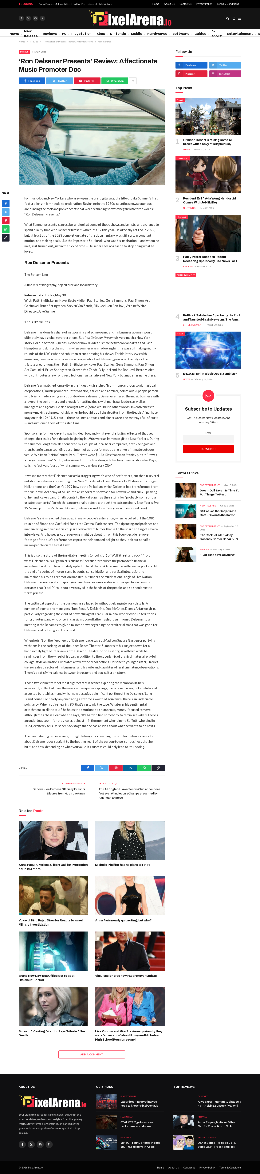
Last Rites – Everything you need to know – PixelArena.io (139, 1103)
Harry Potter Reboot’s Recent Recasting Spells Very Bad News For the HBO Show (212, 259)
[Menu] (239, 18)
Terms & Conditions (228, 3)
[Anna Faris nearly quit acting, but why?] (130, 895)
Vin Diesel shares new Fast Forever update (126, 975)
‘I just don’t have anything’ (217, 554)
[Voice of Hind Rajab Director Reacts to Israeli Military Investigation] (53, 895)
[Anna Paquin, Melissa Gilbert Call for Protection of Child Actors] (53, 840)
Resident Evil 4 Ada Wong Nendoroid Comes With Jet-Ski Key (209, 200)
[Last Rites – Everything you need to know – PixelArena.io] (106, 1101)
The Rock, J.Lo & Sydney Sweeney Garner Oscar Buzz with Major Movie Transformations (219, 537)
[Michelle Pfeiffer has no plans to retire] (130, 840)
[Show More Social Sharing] (133, 80)
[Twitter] (6, 212)
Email (208, 432)
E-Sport (216, 34)
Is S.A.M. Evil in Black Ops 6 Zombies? (210, 373)
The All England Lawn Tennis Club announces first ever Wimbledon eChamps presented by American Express (129, 793)
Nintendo (118, 34)
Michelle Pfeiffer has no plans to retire (122, 864)
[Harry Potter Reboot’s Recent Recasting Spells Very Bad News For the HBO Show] (208, 233)
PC (64, 34)
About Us (169, 3)
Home (155, 3)
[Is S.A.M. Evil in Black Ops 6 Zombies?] (208, 350)
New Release (31, 34)
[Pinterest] (6, 220)
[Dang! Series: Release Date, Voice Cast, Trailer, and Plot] (183, 1142)
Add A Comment (91, 1054)
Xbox (101, 34)
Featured (126, 1116)
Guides (200, 34)
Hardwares (157, 34)
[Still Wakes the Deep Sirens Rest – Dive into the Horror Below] (185, 511)
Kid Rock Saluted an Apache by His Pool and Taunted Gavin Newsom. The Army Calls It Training (211, 318)
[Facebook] (6, 203)
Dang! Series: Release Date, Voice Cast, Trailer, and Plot (217, 1144)
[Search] (228, 18)
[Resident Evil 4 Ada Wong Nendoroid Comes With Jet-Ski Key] (208, 174)
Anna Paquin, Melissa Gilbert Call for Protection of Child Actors (75, 4)
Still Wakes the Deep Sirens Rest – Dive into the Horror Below (218, 513)
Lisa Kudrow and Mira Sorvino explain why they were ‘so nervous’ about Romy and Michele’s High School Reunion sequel (128, 1035)
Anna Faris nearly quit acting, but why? (123, 920)
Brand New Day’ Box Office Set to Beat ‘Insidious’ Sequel (47, 978)
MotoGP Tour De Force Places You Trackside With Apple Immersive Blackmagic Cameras (140, 1145)
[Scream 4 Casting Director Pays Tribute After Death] (53, 1006)
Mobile (136, 34)
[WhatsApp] (6, 229)
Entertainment (240, 34)
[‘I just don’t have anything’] (185, 554)
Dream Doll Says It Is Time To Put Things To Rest (219, 492)
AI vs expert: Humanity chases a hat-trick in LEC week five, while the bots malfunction (219, 1104)
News (14, 34)
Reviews (50, 34)
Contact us (185, 3)
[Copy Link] (6, 238)
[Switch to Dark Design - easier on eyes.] (234, 18)
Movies (24, 51)
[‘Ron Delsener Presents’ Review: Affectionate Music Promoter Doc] (92, 137)
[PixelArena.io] (130, 18)
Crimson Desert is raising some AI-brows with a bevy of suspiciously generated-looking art (208, 142)
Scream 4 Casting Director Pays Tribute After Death (52, 1033)
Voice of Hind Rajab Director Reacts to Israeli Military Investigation (51, 922)
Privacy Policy (204, 3)
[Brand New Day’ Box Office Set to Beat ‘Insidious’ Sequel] (53, 951)
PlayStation (81, 34)
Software (180, 34)
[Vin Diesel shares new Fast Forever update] (130, 951)
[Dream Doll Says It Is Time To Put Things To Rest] (185, 490)
